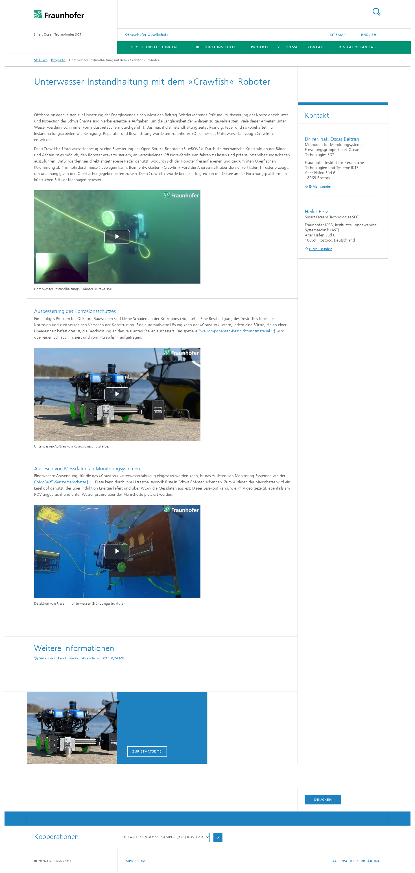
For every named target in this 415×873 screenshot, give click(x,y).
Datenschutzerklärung (356, 861)
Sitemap (338, 35)
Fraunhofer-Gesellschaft (148, 34)
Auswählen (217, 837)
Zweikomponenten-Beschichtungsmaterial (234, 331)
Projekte (260, 47)
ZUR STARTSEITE (147, 751)
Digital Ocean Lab (357, 47)
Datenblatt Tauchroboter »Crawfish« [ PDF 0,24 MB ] (82, 658)
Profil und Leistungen (154, 47)
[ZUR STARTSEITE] (75, 728)
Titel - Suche (376, 11)
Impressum (135, 861)
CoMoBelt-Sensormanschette (60, 482)
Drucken (323, 800)
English (369, 35)
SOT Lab (40, 60)
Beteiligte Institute (216, 47)
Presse (292, 47)
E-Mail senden (320, 186)
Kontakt (316, 47)
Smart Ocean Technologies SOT (57, 34)
